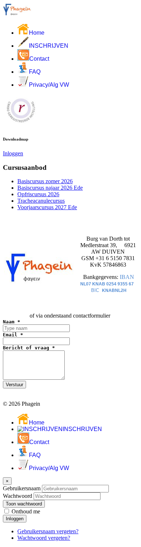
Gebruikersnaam (21, 488)
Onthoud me (26, 511)
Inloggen (13, 153)
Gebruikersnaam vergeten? (47, 531)
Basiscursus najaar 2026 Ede (50, 188)
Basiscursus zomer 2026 (45, 181)
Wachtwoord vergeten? (43, 538)
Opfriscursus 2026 (38, 194)
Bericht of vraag (29, 347)
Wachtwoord (17, 496)
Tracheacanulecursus (41, 201)
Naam (11, 321)
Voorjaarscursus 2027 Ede (47, 207)
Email (13, 334)
